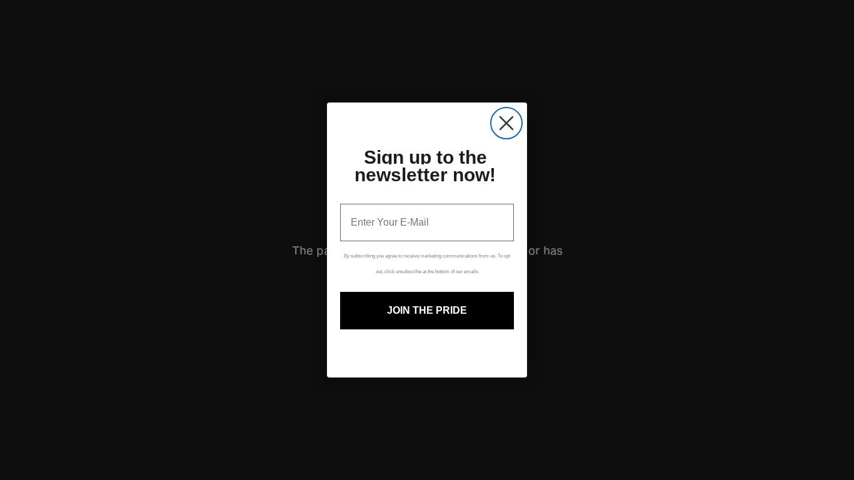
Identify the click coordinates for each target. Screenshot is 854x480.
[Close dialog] (506, 123)
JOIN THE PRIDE (427, 310)
